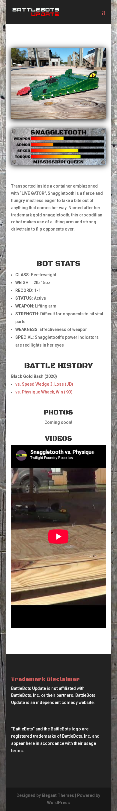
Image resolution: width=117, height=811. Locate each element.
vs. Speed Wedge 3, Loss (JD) (44, 384)
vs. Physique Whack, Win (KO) (44, 392)
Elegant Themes (58, 795)
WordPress (58, 802)
